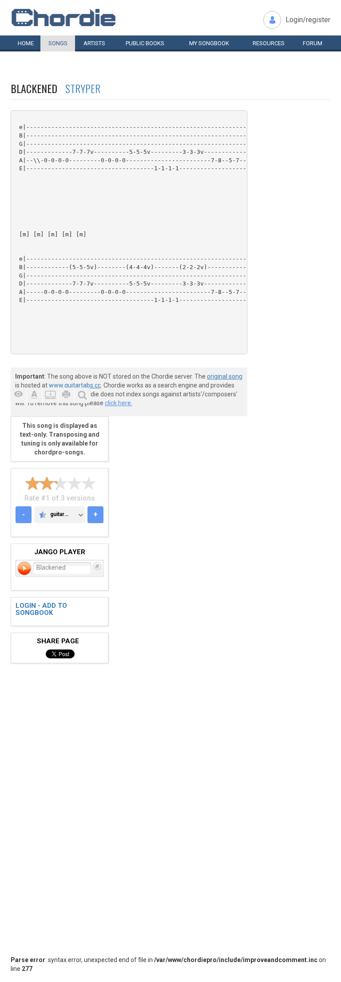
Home (26, 43)
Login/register (307, 20)
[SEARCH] (82, 395)
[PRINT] (66, 395)
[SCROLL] (50, 395)
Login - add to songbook (41, 609)
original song (224, 376)
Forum (312, 43)
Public (145, 43)
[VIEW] (18, 395)
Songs (57, 43)
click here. (118, 403)
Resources (269, 43)
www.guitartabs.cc (75, 385)
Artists (94, 43)
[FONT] (34, 395)
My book (209, 43)
